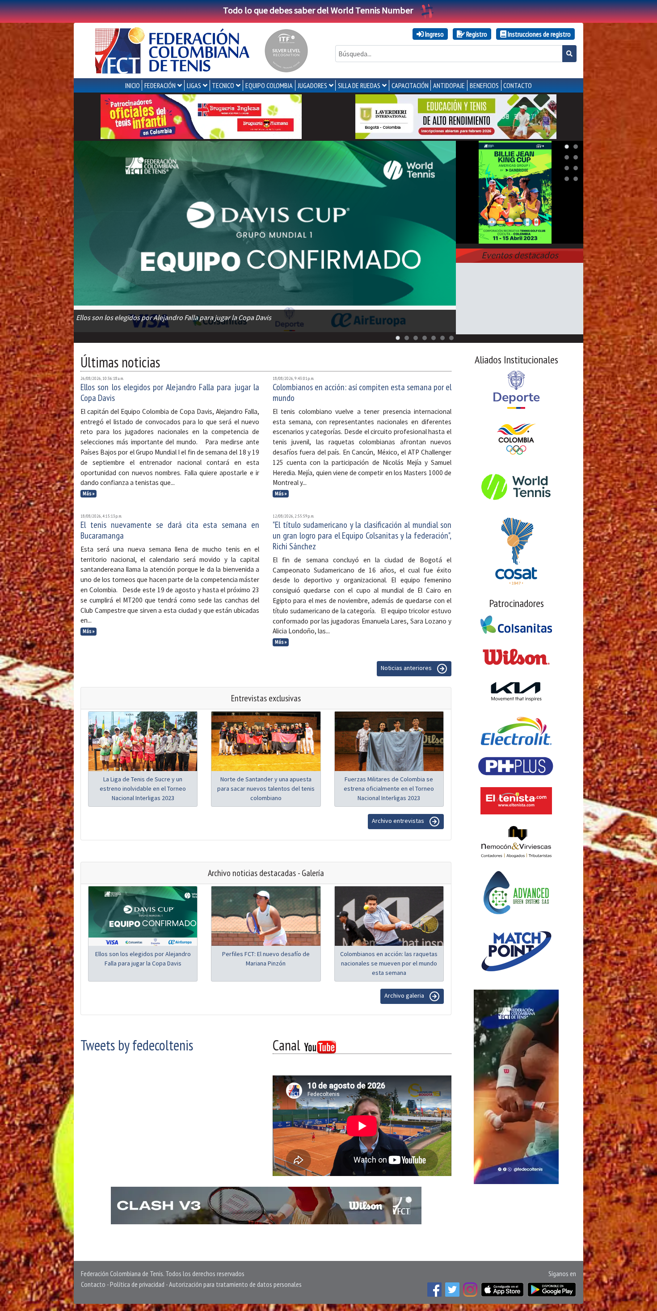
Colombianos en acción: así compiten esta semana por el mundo (362, 392)
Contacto (93, 1284)
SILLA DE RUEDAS (359, 85)
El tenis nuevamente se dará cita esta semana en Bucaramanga (169, 530)
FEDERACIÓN (160, 85)
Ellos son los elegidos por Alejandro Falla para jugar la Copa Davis (169, 392)
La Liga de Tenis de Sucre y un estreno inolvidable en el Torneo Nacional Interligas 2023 (143, 788)
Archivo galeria (404, 995)
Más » (89, 493)
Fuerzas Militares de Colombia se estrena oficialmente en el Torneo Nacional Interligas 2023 (389, 788)
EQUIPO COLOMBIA (269, 85)
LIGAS (194, 85)
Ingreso (434, 34)
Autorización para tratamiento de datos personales (235, 1284)
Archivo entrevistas (398, 821)
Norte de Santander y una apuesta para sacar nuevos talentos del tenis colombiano (266, 788)
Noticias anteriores (407, 668)
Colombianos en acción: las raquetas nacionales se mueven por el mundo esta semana (389, 963)
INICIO (132, 85)
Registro (476, 34)
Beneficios (484, 85)
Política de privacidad (137, 1284)
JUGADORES (312, 85)
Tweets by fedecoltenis (136, 1045)
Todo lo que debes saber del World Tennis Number (318, 10)
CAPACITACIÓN (410, 85)
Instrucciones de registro (538, 34)
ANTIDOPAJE (449, 85)
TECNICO (223, 85)
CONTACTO (517, 85)
